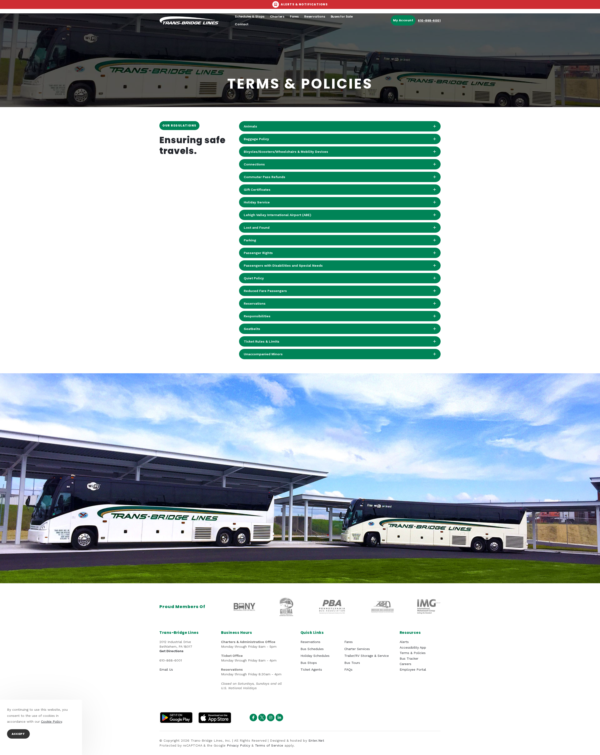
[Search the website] (417, 40)
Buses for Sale (342, 16)
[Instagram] (270, 717)
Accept (18, 734)
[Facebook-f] (253, 717)
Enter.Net (316, 740)
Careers (265, 40)
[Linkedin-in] (279, 717)
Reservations (314, 16)
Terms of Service (269, 745)
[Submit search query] (436, 40)
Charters (277, 16)
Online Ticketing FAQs (233, 40)
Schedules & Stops (249, 16)
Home (167, 40)
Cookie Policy (51, 721)
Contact (241, 24)
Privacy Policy (238, 745)
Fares (294, 16)
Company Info (191, 40)
